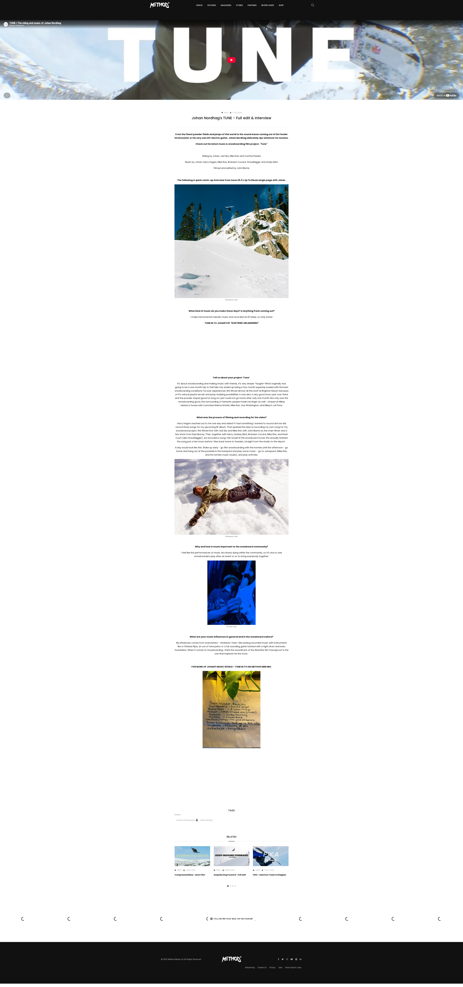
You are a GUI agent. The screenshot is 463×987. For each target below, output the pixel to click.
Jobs (280, 967)
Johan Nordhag (206, 820)
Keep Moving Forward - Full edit (230, 874)
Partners (252, 5)
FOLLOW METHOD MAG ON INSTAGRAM (233, 919)
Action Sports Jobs (293, 967)
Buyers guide (267, 5)
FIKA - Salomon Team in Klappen (269, 874)
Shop (281, 5)
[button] (228, 886)
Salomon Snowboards (185, 820)
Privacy (272, 967)
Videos (199, 5)
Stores (239, 5)
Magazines (226, 5)
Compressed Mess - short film (190, 874)
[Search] (311, 5)
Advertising (250, 967)
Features (211, 5)
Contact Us (262, 967)
